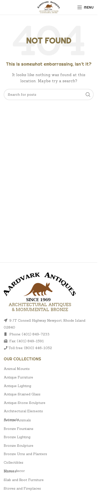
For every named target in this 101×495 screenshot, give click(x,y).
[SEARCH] (88, 94)
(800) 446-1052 (38, 348)
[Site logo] (49, 7)
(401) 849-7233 (36, 334)
